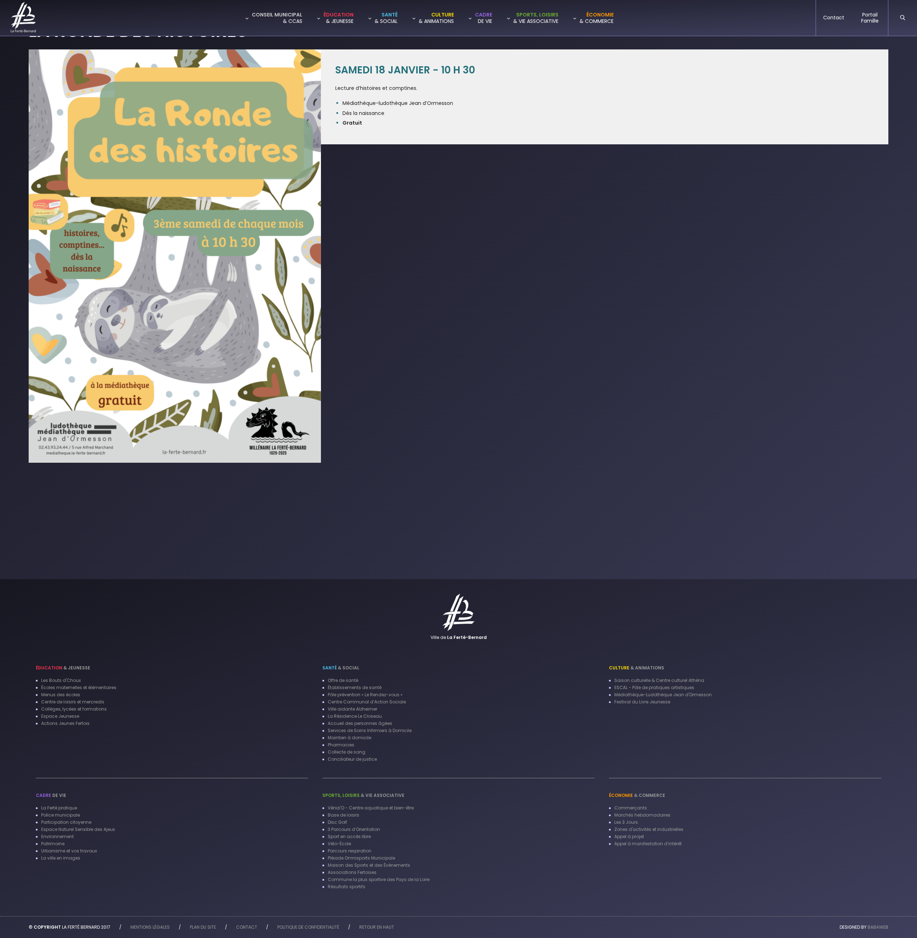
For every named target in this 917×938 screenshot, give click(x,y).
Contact (246, 927)
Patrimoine (52, 844)
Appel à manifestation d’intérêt (648, 844)
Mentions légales (150, 927)
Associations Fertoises (352, 872)
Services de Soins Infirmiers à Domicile (370, 730)
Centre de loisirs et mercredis (72, 702)
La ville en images (60, 858)
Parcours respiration (349, 851)
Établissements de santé (354, 687)
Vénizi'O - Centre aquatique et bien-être (371, 808)
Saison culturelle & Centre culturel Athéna (659, 680)
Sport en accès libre (349, 836)
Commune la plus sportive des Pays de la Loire (378, 879)
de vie (51, 795)
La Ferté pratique (59, 808)
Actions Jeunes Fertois (65, 723)
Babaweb (878, 927)
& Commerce (637, 795)
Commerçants (630, 808)
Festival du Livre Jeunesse (642, 702)
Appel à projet (629, 836)
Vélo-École (339, 844)
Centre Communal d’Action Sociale (367, 702)
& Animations (636, 668)
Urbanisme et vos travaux (69, 851)
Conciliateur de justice (352, 759)
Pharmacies (341, 745)
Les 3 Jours (626, 822)
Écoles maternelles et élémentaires (78, 687)
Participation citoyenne (66, 822)
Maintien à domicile (349, 738)
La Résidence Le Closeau (355, 716)
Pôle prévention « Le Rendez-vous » (365, 695)
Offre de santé (343, 680)
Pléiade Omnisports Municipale (361, 858)
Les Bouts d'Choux (61, 680)
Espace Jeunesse (60, 716)
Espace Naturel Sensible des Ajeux (78, 829)
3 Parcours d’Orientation (354, 829)
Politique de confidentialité (308, 927)
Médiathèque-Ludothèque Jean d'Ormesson (663, 695)
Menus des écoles (60, 695)
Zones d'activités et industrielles (648, 829)
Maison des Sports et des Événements (369, 865)
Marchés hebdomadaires (642, 815)
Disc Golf (337, 822)
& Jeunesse (63, 668)
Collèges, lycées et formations (74, 709)
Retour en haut (376, 927)
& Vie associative (363, 795)
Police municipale (60, 815)
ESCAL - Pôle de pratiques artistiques (654, 687)
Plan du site (203, 927)
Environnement (57, 836)
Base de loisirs (343, 815)
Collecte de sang (346, 752)
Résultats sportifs (346, 887)
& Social (340, 668)
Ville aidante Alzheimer (352, 709)
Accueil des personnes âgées (360, 723)
